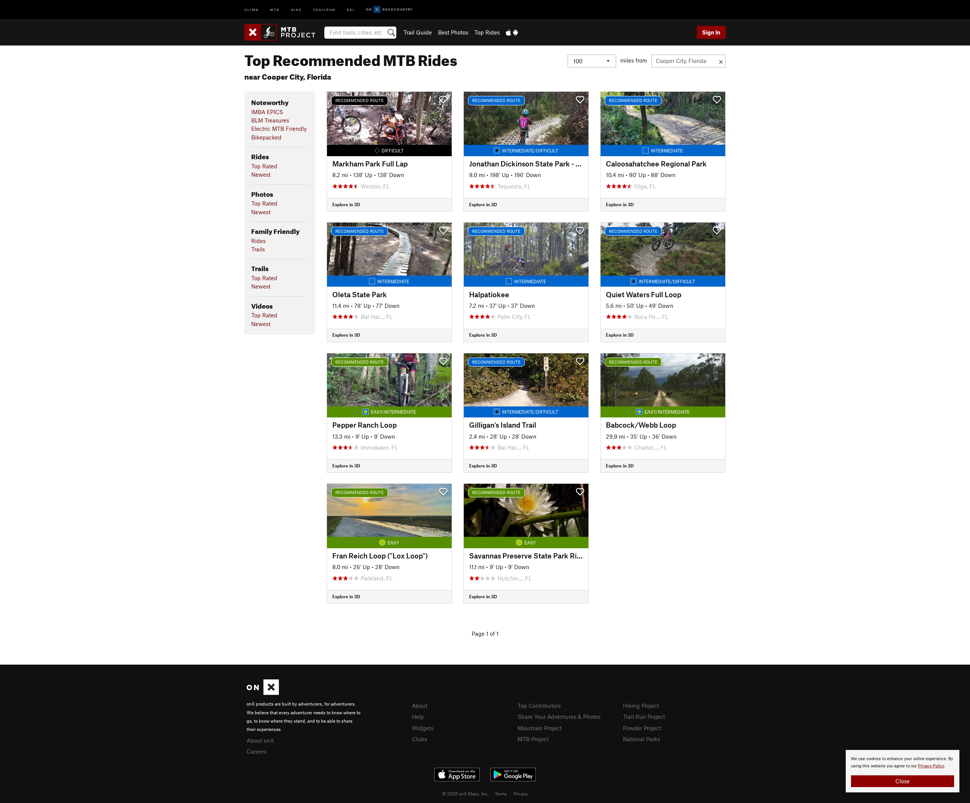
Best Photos (453, 32)
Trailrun (324, 9)
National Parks (641, 739)
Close (902, 781)
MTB (275, 9)
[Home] (283, 32)
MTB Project (533, 739)
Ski (351, 9)
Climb (251, 9)
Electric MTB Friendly (279, 128)
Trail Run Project (644, 716)
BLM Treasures (270, 120)
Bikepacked (266, 137)
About (419, 705)
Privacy (520, 793)
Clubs (419, 739)
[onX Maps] (263, 692)
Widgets (422, 728)
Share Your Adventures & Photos (559, 716)
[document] (902, 771)
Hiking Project (641, 705)
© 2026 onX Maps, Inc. (465, 793)
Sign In (711, 32)
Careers (256, 751)
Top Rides (487, 32)
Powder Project (642, 728)
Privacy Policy (931, 766)
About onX (260, 740)
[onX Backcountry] (389, 9)
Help (418, 716)
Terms (501, 793)
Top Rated (264, 166)
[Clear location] (721, 61)
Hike (296, 9)
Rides (258, 240)
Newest (261, 174)
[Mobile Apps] (512, 32)
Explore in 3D (346, 204)
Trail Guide (418, 32)
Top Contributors (539, 705)
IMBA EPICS (267, 111)
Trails (258, 249)
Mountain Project (540, 728)
